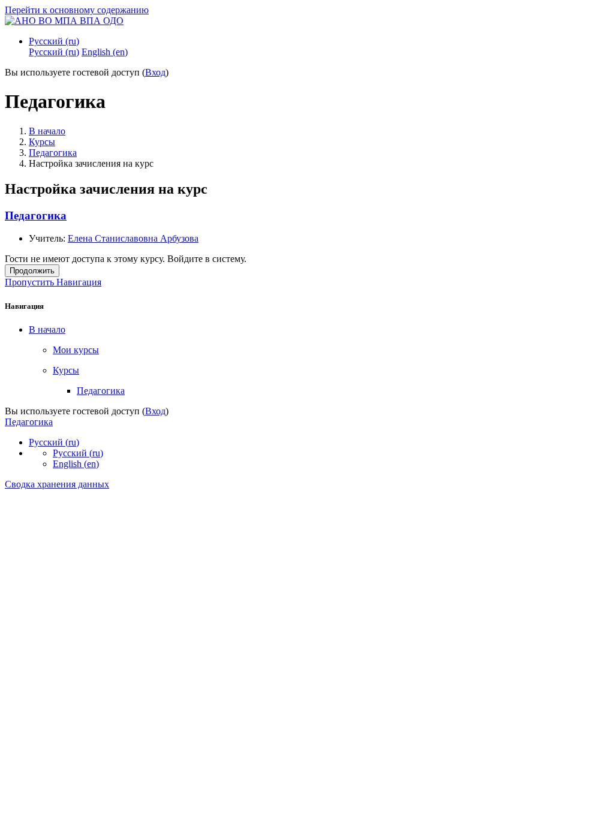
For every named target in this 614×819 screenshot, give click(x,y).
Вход (155, 72)
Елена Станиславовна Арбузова (133, 238)
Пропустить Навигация (53, 282)
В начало (47, 131)
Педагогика (36, 215)
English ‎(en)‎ (76, 464)
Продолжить (32, 270)
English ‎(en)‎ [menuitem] (105, 52)
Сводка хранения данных (57, 484)
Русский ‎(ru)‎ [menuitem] (54, 52)
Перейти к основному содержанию (77, 10)
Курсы (42, 142)
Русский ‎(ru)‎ (54, 41)
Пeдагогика (53, 152)
